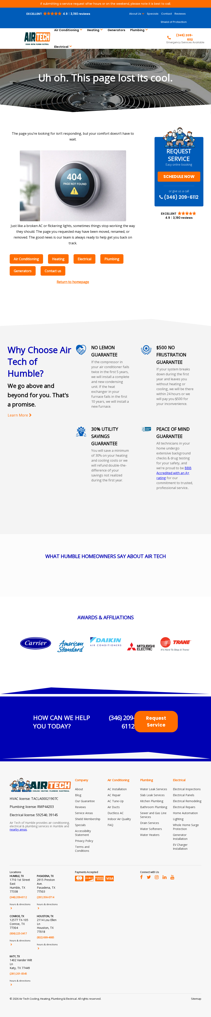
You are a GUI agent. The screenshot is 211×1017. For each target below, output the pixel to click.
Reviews (180, 14)
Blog (78, 795)
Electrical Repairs (184, 807)
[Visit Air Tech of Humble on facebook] (141, 877)
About (79, 789)
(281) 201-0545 (18, 973)
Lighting (178, 819)
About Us (135, 14)
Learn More (18, 415)
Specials (152, 14)
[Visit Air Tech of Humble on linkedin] (164, 877)
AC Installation (117, 789)
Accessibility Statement (83, 833)
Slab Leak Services (152, 795)
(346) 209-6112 (180, 197)
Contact (166, 14)
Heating (93, 30)
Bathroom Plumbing (153, 807)
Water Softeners (151, 829)
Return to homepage (73, 282)
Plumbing (137, 30)
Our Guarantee (85, 801)
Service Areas (84, 813)
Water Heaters (149, 835)
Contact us (53, 271)
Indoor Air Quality (119, 819)
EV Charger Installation (180, 847)
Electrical (61, 47)
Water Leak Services (153, 789)
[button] (58, 14)
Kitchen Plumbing (151, 801)
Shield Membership (87, 819)
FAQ (110, 825)
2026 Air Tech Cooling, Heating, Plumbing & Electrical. (45, 999)
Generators (116, 30)
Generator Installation (180, 837)
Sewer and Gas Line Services (153, 815)
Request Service (156, 721)
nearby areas (18, 829)
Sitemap (196, 999)
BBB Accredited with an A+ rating (173, 473)
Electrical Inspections (187, 789)
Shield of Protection (174, 22)
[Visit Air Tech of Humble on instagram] (157, 877)
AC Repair (114, 795)
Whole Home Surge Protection (186, 827)
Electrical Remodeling (187, 801)
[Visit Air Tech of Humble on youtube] (172, 877)
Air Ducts (114, 807)
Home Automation (185, 813)
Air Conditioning (66, 30)
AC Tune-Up (116, 801)
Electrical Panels (183, 795)
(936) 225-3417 (18, 933)
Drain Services (149, 823)
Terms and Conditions (82, 849)
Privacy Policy (84, 841)
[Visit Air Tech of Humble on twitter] (149, 877)
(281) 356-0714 (45, 897)
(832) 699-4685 (45, 937)
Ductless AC (116, 813)
